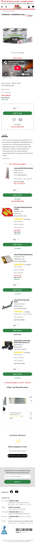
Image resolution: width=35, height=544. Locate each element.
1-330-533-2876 (13, 516)
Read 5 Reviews (18, 224)
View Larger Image (16, 52)
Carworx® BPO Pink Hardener (23, 168)
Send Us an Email (14, 507)
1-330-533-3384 (13, 512)
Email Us (31, 3)
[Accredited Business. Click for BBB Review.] (4, 530)
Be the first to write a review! (17, 456)
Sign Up (17, 482)
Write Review (5, 89)
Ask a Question (6, 92)
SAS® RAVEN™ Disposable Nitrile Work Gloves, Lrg (22, 341)
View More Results (8, 11)
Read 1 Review (27, 314)
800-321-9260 (22, 3)
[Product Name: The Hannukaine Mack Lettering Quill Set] (17, 405)
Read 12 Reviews (19, 270)
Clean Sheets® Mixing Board (23, 254)
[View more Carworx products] (30, 15)
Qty (14, 108)
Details (4, 135)
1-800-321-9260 (13, 501)
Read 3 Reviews (18, 358)
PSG (22, 532)
